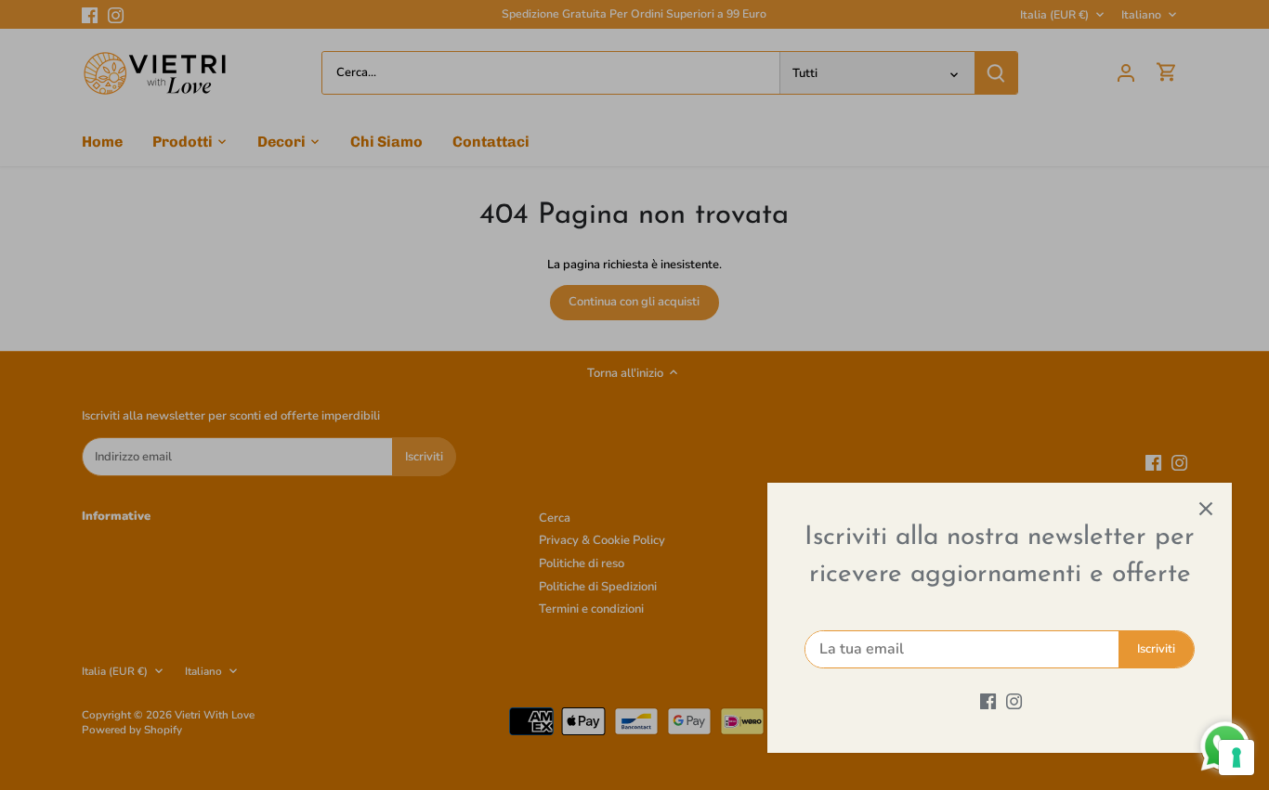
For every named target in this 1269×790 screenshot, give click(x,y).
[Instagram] (1014, 701)
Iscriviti (1156, 649)
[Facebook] (988, 701)
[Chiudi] (1205, 508)
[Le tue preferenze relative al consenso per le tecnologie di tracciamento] (1236, 757)
